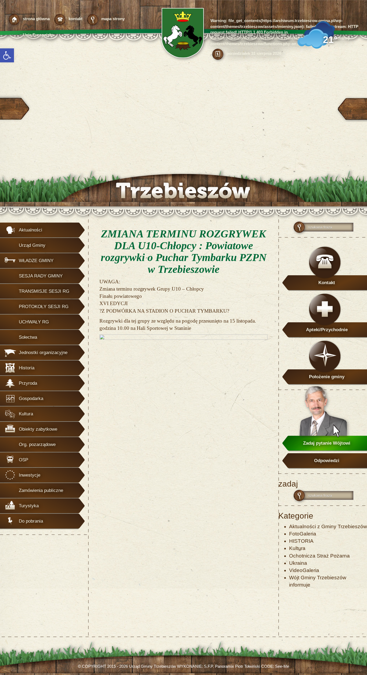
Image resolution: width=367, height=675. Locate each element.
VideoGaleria (304, 570)
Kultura (297, 548)
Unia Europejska (38, 35)
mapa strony (113, 18)
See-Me (282, 666)
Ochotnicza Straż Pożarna (319, 556)
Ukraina (298, 563)
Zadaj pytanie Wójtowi (326, 443)
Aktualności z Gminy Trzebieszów (328, 526)
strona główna (36, 18)
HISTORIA (301, 541)
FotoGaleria (302, 534)
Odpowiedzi (326, 460)
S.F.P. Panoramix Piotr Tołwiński (232, 666)
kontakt (75, 18)
